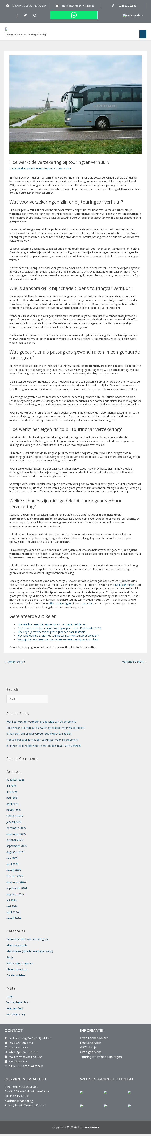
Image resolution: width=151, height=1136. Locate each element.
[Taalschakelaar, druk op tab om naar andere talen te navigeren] (133, 15)
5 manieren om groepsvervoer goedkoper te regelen (38, 733)
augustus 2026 (15, 779)
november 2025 (16, 834)
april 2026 (12, 804)
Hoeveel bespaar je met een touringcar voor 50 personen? (42, 739)
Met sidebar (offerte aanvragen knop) (29, 951)
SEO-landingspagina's (19, 963)
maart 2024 (13, 918)
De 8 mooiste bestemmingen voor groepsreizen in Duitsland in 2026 (59, 628)
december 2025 (16, 828)
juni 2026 (11, 791)
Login (9, 996)
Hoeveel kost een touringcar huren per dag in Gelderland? (53, 624)
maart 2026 (13, 809)
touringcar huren (123, 584)
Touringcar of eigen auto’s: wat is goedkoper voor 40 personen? (45, 727)
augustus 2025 (15, 852)
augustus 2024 (15, 894)
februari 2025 (14, 876)
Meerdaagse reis (16, 945)
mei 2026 (11, 798)
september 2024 (16, 888)
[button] (142, 34)
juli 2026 (11, 785)
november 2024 (16, 882)
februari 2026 (14, 816)
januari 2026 (13, 822)
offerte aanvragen (59, 603)
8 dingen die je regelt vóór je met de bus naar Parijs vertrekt (43, 745)
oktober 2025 (14, 840)
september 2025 (16, 846)
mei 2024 (11, 906)
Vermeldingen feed (18, 1002)
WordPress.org (15, 1014)
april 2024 (12, 912)
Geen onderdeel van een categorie (32, 168)
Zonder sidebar (15, 975)
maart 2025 (13, 870)
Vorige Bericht (14, 661)
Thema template (16, 969)
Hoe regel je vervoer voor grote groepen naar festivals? (51, 632)
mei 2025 (11, 858)
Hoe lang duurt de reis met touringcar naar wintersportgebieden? (58, 635)
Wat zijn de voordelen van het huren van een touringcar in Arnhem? (58, 639)
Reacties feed (14, 1008)
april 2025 (12, 864)
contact (87, 603)
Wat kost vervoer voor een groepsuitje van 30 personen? (41, 721)
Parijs (9, 957)
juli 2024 (11, 900)
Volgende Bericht (134, 661)
